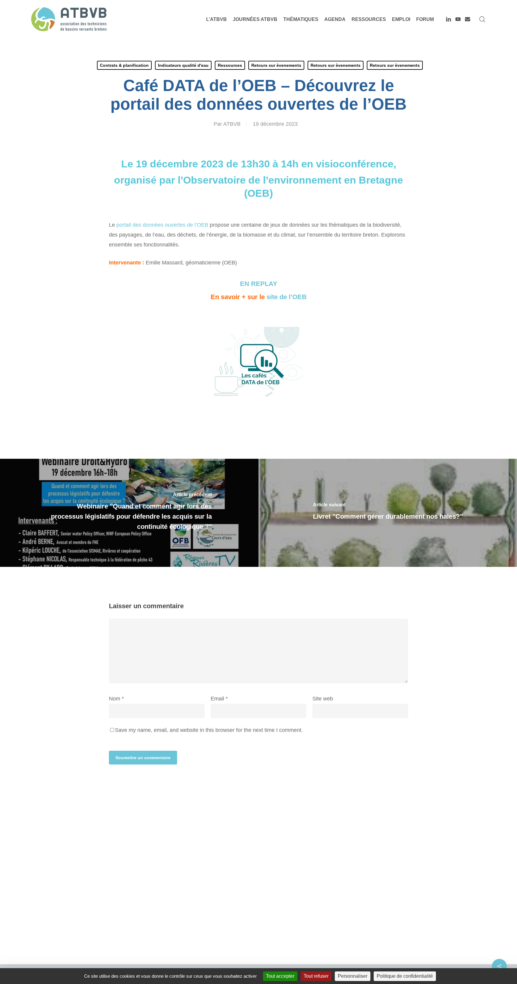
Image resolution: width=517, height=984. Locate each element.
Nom (116, 699)
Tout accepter (280, 976)
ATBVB (232, 124)
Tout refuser (316, 976)
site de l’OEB (287, 297)
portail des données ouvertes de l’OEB (162, 225)
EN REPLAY (258, 283)
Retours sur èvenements (276, 65)
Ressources (230, 65)
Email (219, 699)
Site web (322, 699)
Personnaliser (352, 976)
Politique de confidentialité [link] (405, 976)
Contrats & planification (124, 65)
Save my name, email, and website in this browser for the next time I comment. (209, 730)
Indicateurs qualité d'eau (183, 65)
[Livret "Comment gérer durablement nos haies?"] (387, 513)
